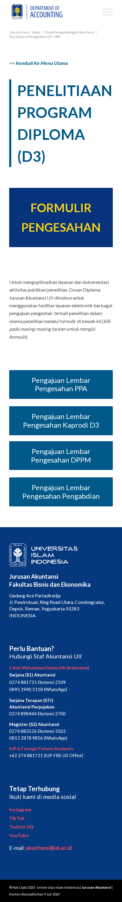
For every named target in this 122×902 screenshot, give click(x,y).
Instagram (20, 809)
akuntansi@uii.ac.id (49, 848)
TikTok (17, 818)
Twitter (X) (21, 826)
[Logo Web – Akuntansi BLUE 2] (50, 12)
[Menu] (105, 12)
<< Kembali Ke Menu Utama (38, 63)
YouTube (19, 835)
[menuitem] (105, 12)
